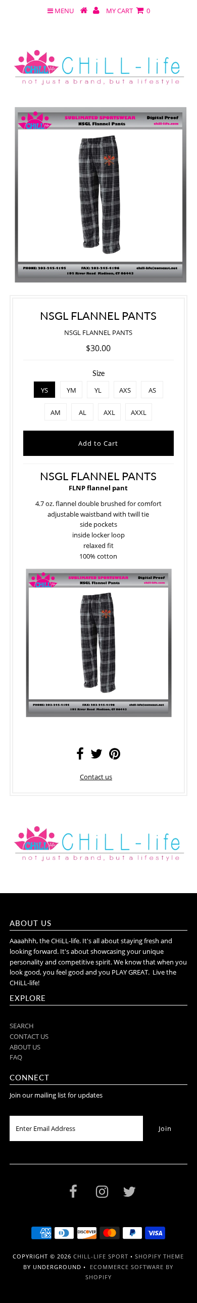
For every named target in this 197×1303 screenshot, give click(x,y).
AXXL (138, 412)
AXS (125, 390)
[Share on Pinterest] (114, 756)
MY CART (128, 10)
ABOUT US (25, 1047)
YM (71, 390)
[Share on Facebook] (80, 756)
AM (56, 412)
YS (44, 390)
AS (152, 390)
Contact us (96, 776)
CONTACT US (29, 1036)
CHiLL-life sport (100, 1256)
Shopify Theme (159, 1256)
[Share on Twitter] (96, 756)
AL (82, 412)
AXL (109, 412)
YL (98, 390)
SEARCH (22, 1025)
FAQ (16, 1057)
